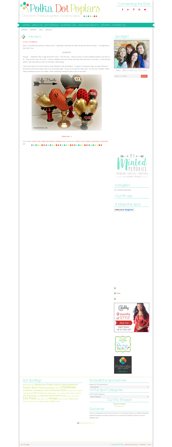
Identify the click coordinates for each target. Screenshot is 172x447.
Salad (71, 399)
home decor (56, 395)
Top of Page (25, 444)
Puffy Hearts (35, 36)
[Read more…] (67, 136)
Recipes (60, 399)
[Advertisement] (131, 115)
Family (48, 393)
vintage (52, 401)
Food (58, 393)
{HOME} (26, 25)
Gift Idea (72, 393)
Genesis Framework (131, 444)
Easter (41, 393)
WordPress (142, 444)
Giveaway (31, 395)
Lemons (68, 396)
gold (37, 396)
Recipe (53, 398)
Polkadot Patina (119, 406)
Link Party (29, 398)
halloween (44, 396)
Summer (26, 401)
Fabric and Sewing (47, 141)
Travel (31, 401)
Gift (67, 393)
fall (45, 393)
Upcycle (35, 401)
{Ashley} (24, 30)
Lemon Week (75, 396)
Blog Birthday (49, 388)
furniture (63, 393)
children (57, 388)
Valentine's (95, 141)
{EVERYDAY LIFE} (68, 25)
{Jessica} (48, 30)
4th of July (27, 385)
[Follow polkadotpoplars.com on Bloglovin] (124, 212)
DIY (36, 393)
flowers (54, 393)
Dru (26, 42)
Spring (75, 399)
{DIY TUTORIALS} (51, 25)
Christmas (68, 387)
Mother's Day (44, 399)
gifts (24, 396)
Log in (149, 444)
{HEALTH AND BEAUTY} (88, 25)
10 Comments (32, 42)
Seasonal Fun (60, 141)
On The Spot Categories (97, 394)
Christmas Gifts (71, 390)
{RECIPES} (105, 25)
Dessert (30, 393)
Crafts (34, 141)
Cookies (79, 390)
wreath (58, 401)
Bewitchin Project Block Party (51, 384)
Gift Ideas (78, 393)
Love (38, 399)
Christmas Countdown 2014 (36, 390)
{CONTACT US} (119, 25)
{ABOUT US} (37, 25)
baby (32, 385)
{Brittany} (33, 30)
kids (64, 396)
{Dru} (41, 30)
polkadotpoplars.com (42, 11)
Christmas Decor (58, 390)
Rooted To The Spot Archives (99, 384)
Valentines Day (44, 401)
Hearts (77, 141)
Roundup (65, 399)
